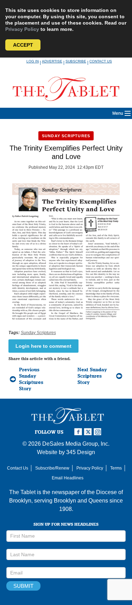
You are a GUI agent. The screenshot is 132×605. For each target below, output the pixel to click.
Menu (117, 113)
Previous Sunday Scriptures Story (31, 379)
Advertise (52, 61)
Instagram (98, 432)
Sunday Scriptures (66, 136)
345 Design (80, 452)
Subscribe (75, 61)
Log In (32, 61)
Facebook (79, 432)
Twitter (89, 432)
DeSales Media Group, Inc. (75, 444)
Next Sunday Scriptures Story (92, 376)
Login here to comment (43, 346)
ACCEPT (23, 45)
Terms (116, 468)
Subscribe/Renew (52, 468)
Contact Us (100, 61)
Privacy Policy (22, 29)
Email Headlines (67, 478)
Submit (23, 586)
